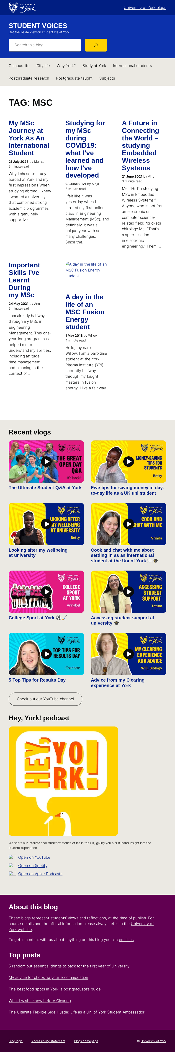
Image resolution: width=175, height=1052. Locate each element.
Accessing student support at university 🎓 (122, 620)
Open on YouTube (34, 857)
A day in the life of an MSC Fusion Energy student (84, 312)
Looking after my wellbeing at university (38, 553)
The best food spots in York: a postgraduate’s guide (55, 989)
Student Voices (38, 25)
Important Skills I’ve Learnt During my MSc (24, 280)
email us (126, 939)
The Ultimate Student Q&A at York (45, 487)
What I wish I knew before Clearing (40, 1000)
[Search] (96, 45)
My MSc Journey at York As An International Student (29, 138)
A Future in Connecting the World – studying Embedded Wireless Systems (140, 145)
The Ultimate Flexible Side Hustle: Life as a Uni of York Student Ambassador (76, 1012)
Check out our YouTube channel (45, 699)
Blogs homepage (86, 1041)
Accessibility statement (48, 1041)
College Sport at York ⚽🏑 (38, 617)
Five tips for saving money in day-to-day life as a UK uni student (127, 490)
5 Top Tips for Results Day (37, 679)
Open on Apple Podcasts (40, 873)
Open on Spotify (32, 865)
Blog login (16, 1041)
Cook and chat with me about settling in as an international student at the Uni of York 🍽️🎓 (125, 555)
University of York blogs (145, 7)
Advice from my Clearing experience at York (117, 682)
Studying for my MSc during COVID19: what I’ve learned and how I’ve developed (85, 149)
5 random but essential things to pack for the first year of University (69, 966)
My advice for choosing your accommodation (48, 977)
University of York (153, 1041)
